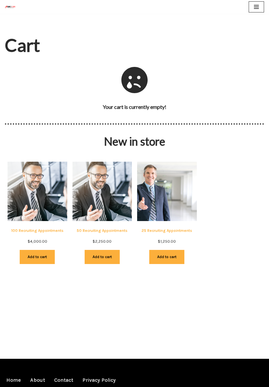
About (37, 380)
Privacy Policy (99, 380)
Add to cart (37, 257)
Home (13, 380)
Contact (63, 380)
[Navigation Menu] (256, 6)
